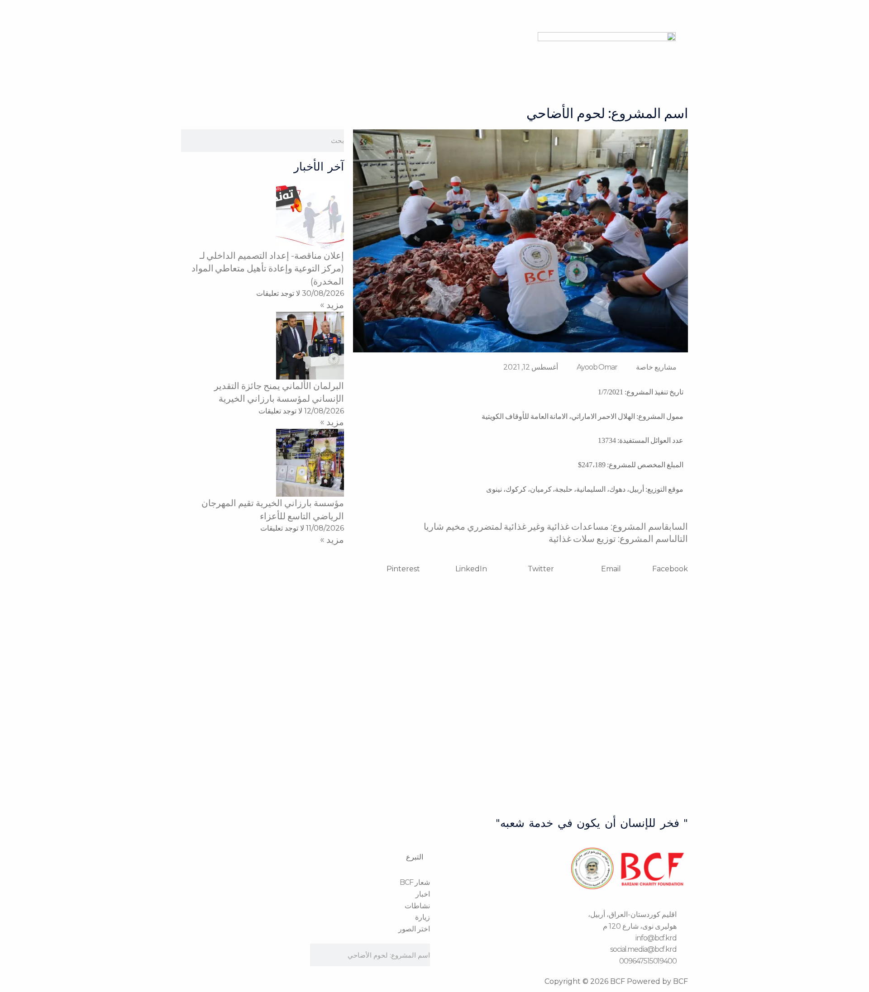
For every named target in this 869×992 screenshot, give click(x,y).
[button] (654, 569)
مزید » (332, 304)
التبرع (414, 857)
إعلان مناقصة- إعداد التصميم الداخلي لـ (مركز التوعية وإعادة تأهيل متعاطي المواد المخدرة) (267, 268)
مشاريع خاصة (656, 367)
